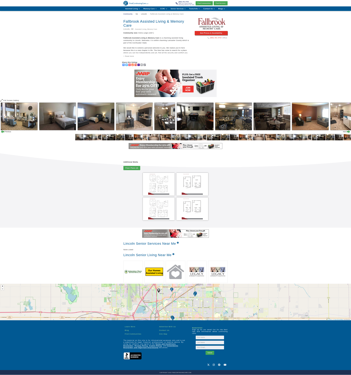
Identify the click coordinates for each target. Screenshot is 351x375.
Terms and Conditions (165, 344)
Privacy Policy (141, 346)
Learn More (130, 327)
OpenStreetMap (338, 319)
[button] (158, 291)
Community (128, 14)
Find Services (221, 3)
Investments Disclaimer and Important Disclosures (150, 347)
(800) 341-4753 (216, 38)
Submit (210, 353)
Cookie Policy (155, 346)
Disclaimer (128, 346)
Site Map (163, 334)
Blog (127, 330)
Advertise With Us (167, 327)
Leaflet (329, 319)
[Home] (135, 3)
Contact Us (164, 330)
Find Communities (204, 3)
